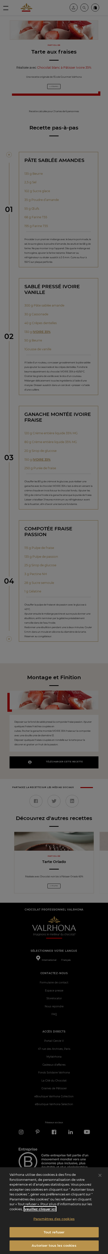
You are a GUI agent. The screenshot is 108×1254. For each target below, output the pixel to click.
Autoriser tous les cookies (54, 1245)
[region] (54, 1210)
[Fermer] (99, 1175)
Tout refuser (54, 1232)
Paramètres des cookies (54, 1219)
